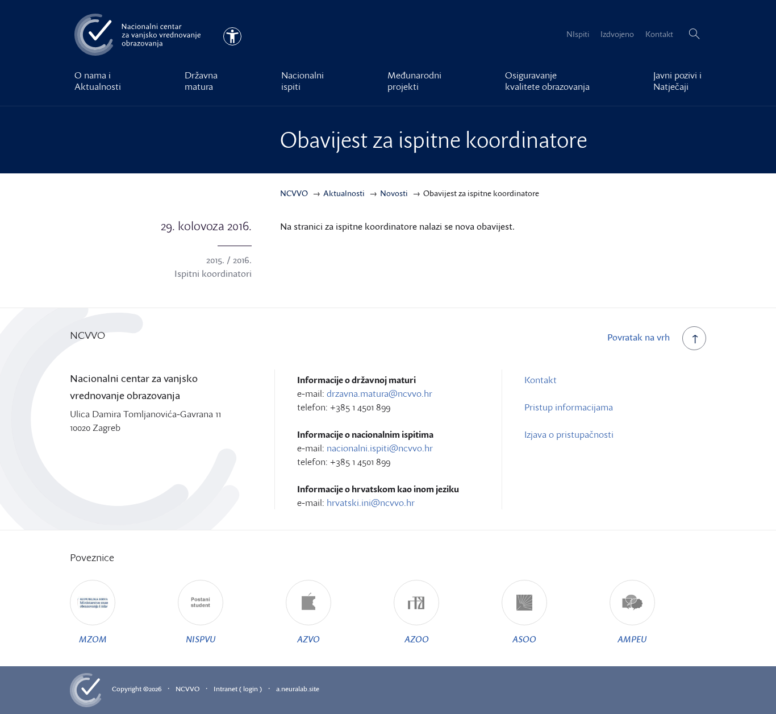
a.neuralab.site (297, 689)
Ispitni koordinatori (213, 273)
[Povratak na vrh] (694, 338)
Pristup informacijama (568, 407)
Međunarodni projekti (414, 81)
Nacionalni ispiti (302, 81)
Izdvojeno (617, 33)
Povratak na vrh (638, 337)
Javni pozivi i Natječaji (677, 81)
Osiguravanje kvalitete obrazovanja (547, 81)
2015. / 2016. (229, 260)
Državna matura (201, 81)
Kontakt (659, 33)
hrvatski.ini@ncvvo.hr (371, 502)
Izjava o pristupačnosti (569, 434)
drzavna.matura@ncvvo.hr (379, 393)
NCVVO (187, 689)
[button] (694, 34)
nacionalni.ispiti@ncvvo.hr (380, 448)
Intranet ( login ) (238, 689)
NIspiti (577, 33)
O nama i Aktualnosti (97, 81)
